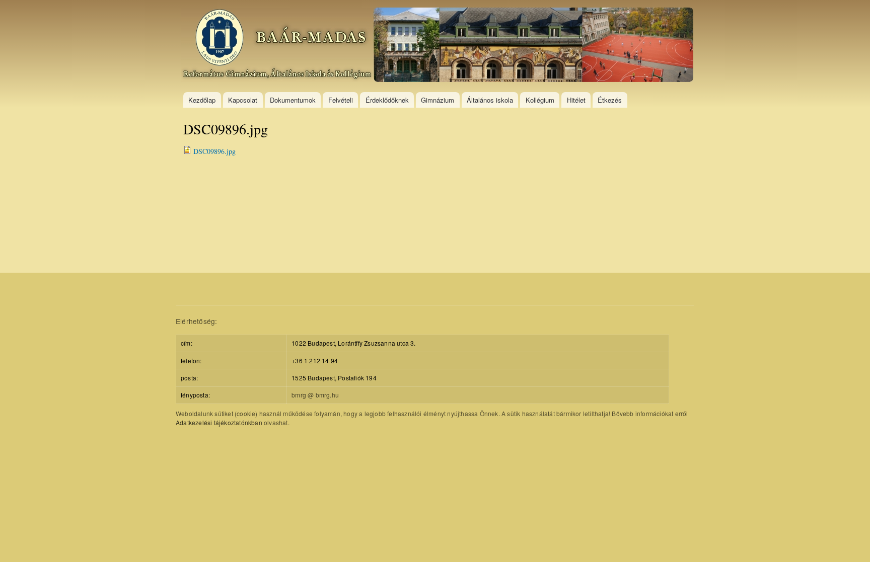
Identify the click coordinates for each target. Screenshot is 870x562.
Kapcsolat (242, 100)
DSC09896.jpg (214, 151)
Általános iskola (490, 100)
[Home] (438, 46)
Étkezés (610, 100)
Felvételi (340, 100)
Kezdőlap (201, 100)
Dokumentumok (293, 100)
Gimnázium (437, 100)
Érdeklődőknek (387, 100)
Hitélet (576, 100)
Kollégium (540, 100)
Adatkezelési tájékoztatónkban (219, 422)
